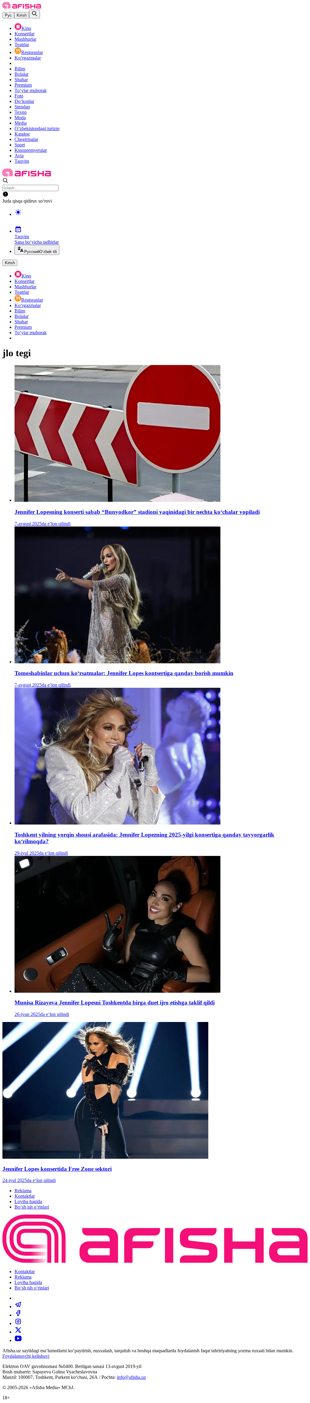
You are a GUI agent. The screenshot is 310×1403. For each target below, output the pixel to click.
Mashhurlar (25, 39)
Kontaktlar (25, 1196)
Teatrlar (22, 44)
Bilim (20, 68)
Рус (8, 15)
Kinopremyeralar (31, 150)
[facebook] (18, 1315)
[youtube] (18, 1340)
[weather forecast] (161, 219)
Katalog (22, 133)
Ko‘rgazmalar (28, 57)
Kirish (22, 15)
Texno (21, 112)
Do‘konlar (24, 101)
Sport (20, 144)
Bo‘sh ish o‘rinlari (32, 1206)
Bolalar (21, 74)
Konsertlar (25, 33)
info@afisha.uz (131, 1377)
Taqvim (22, 161)
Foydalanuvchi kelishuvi (25, 1356)
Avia (19, 155)
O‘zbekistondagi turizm (37, 128)
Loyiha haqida (28, 1201)
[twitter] (18, 1331)
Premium (23, 85)
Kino (26, 28)
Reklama (23, 1190)
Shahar (21, 79)
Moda (20, 117)
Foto (19, 95)
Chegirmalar (26, 139)
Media (21, 123)
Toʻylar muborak (31, 90)
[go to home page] (21, 6)
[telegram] (18, 1306)
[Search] (34, 14)
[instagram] (18, 1323)
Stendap (22, 106)
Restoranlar (32, 52)
